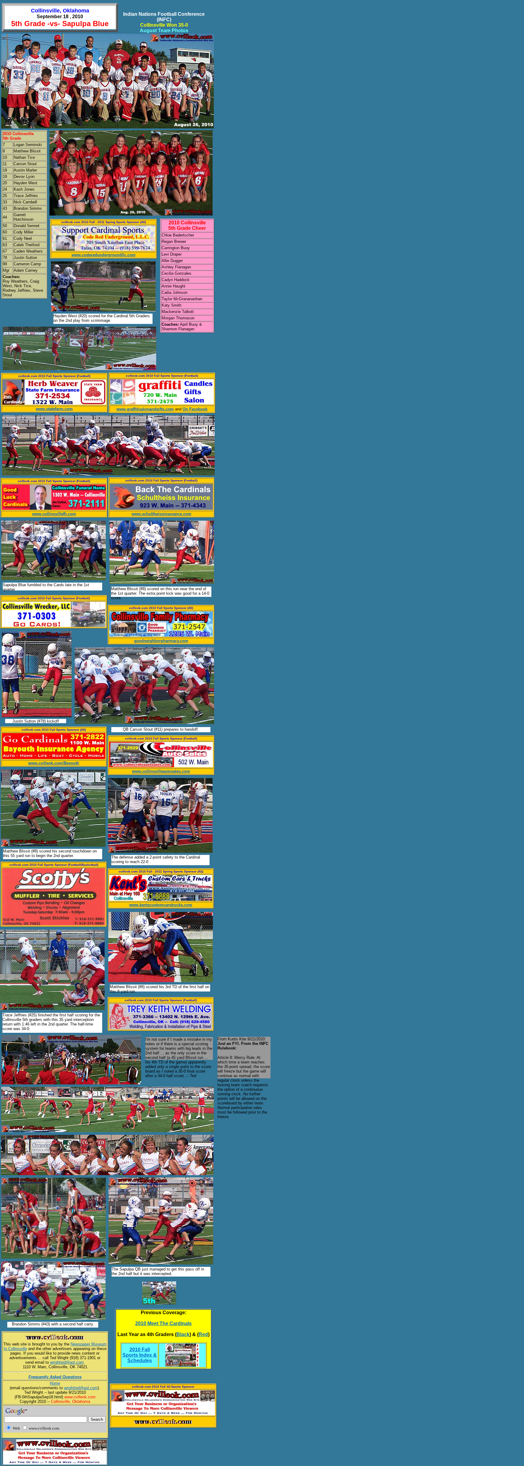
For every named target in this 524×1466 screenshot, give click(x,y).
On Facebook (195, 409)
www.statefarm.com (54, 408)
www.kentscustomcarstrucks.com (160, 905)
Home (55, 1383)
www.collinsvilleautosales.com (161, 771)
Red (203, 1334)
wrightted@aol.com (67, 1362)
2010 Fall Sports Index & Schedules (140, 1355)
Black (183, 1334)
